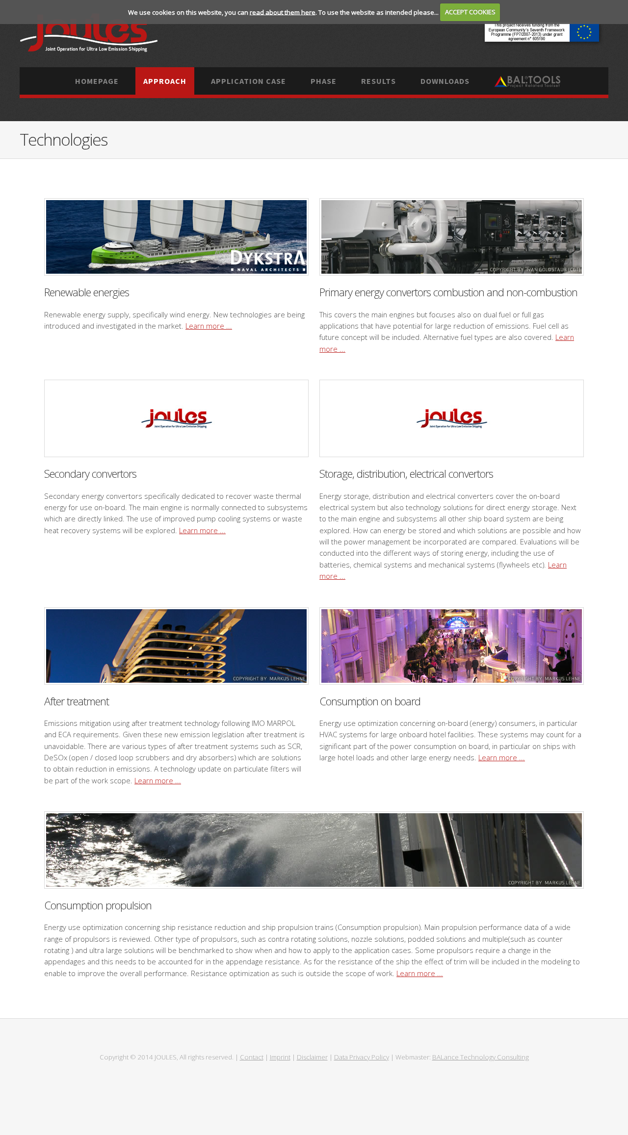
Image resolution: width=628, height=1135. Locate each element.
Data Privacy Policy (361, 1057)
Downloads (445, 81)
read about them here (282, 11)
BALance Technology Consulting (480, 1057)
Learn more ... (208, 326)
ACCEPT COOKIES (470, 11)
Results (378, 81)
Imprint (280, 1057)
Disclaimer (312, 1057)
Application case (248, 81)
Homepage (97, 81)
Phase (324, 81)
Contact (251, 1057)
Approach (164, 81)
